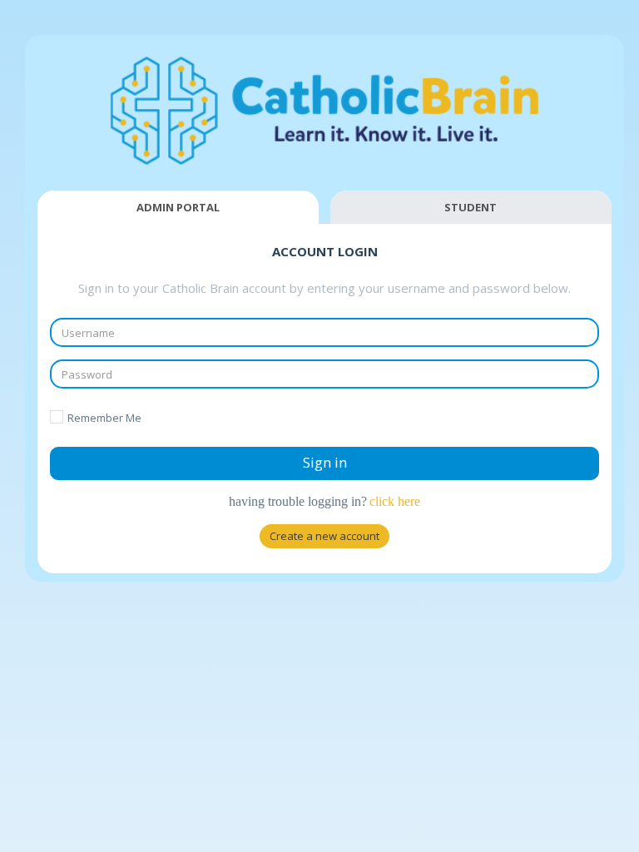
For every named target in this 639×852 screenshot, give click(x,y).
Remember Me (104, 417)
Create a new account (324, 535)
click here (394, 501)
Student (470, 207)
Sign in (325, 462)
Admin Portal (178, 207)
